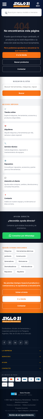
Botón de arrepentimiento (21, 415)
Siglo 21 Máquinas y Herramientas (20, 400)
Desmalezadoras (10, 266)
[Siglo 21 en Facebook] (4, 342)
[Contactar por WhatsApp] (26, 342)
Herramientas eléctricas (24, 251)
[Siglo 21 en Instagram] (9, 342)
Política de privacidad (29, 405)
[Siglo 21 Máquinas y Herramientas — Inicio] (11, 319)
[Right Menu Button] (38, 4)
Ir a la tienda (21, 55)
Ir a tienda (21, 299)
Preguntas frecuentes (21, 408)
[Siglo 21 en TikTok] (20, 342)
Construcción (21, 256)
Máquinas (7, 251)
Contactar (21, 69)
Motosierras (23, 261)
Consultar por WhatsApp (23, 235)
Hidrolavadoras (26, 266)
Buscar (21, 93)
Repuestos (8, 272)
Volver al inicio (22, 292)
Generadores (9, 261)
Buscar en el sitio (21, 81)
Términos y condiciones (14, 405)
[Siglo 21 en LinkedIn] (15, 342)
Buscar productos (21, 62)
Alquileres (20, 272)
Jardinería (7, 256)
